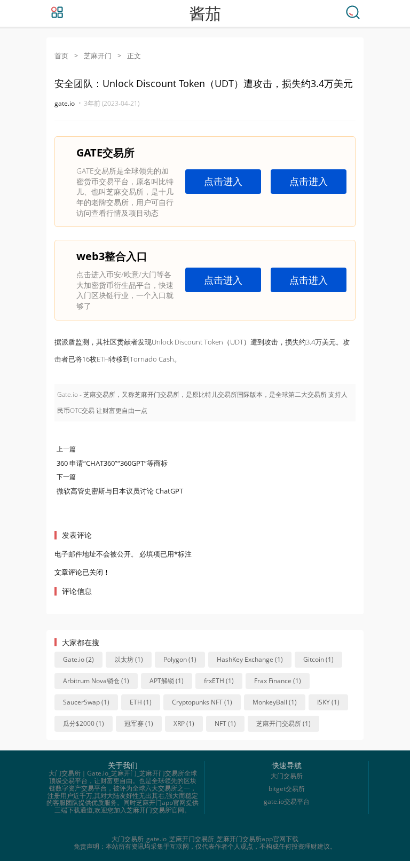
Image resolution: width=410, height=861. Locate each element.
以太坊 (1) (128, 659)
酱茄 (205, 13)
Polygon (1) (179, 659)
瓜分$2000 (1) (83, 723)
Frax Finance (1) (277, 680)
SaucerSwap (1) (86, 702)
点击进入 (223, 181)
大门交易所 (287, 775)
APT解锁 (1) (166, 680)
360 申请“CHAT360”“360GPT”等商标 (112, 463)
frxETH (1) (219, 680)
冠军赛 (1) (138, 723)
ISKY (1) (328, 702)
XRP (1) (184, 723)
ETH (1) (141, 702)
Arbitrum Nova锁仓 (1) (96, 680)
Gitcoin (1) (318, 659)
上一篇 (66, 448)
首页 (61, 55)
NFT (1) (225, 723)
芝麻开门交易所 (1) (283, 723)
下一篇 (66, 476)
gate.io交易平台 (287, 801)
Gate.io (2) (78, 659)
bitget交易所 (287, 788)
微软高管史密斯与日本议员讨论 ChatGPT (120, 491)
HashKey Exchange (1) (250, 659)
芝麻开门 (98, 55)
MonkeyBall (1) (275, 702)
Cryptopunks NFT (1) (202, 702)
